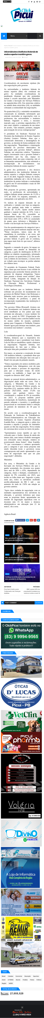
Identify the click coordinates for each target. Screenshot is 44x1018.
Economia (19, 976)
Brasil (10, 46)
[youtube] (34, 2)
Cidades (10, 976)
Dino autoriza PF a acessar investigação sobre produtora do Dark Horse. (21, 539)
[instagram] (37, 2)
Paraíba (25, 980)
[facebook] (29, 2)
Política (39, 980)
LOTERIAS (10, 980)
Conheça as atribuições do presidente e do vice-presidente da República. (20, 578)
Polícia (32, 980)
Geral (3, 980)
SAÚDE (11, 983)
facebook (39, 603)
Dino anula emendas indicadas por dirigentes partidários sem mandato (21, 559)
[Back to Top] (22, 1007)
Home (6, 46)
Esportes (36, 976)
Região (4, 983)
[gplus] (40, 2)
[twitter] (31, 2)
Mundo (18, 980)
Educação (28, 976)
